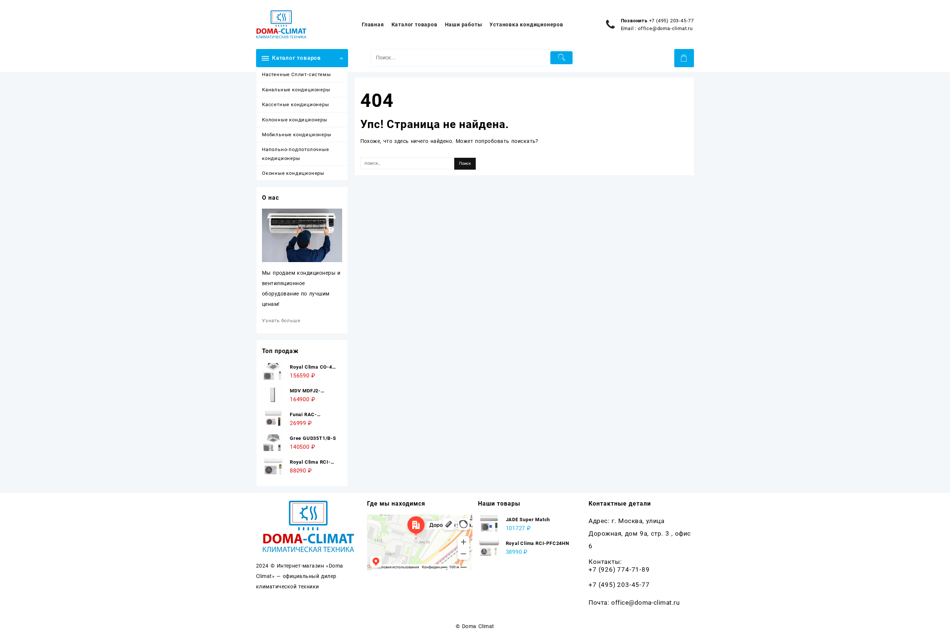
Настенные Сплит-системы (296, 74)
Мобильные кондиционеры (296, 134)
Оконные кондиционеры (293, 173)
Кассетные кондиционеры (295, 104)
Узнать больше (281, 320)
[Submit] (561, 57)
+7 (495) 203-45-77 (671, 20)
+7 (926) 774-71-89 (619, 569)
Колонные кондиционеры (294, 119)
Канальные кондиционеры (296, 89)
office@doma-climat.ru (665, 28)
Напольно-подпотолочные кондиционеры (295, 154)
